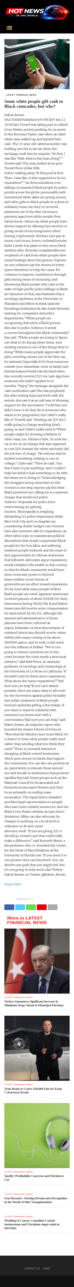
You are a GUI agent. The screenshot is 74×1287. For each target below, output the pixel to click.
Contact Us (32, 1268)
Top (69, 1281)
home (46, 1268)
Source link (12, 884)
